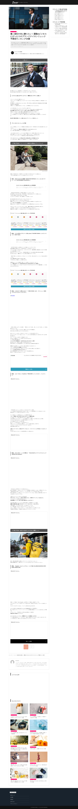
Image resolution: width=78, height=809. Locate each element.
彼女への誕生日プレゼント (59, 14)
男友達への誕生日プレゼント (59, 19)
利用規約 (11, 799)
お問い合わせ (12, 801)
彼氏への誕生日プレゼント (59, 18)
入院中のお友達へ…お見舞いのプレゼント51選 (38, 748)
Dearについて (12, 795)
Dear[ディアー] (37, 807)
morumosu (17, 660)
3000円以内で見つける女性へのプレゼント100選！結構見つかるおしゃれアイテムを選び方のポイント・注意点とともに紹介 (19, 748)
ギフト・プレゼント (13, 31)
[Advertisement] (28, 688)
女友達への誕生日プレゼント (59, 15)
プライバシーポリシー (13, 803)
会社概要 (11, 797)
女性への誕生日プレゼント (59, 13)
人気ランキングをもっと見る (28, 229)
